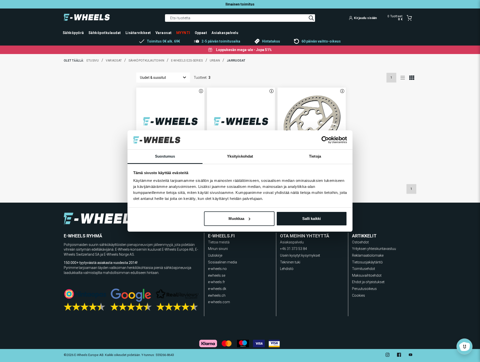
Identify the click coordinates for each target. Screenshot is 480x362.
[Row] (402, 77)
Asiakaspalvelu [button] (225, 33)
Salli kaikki (311, 218)
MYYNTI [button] (183, 33)
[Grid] (411, 77)
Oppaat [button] (201, 33)
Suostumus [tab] (165, 156)
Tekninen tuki (290, 262)
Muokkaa (236, 218)
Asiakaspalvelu (292, 242)
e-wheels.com (219, 302)
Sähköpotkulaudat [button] (104, 33)
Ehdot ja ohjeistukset (368, 282)
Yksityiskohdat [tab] (240, 156)
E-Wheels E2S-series (187, 60)
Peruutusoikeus (364, 289)
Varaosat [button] (164, 33)
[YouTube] (410, 355)
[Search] (311, 18)
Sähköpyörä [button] (73, 33)
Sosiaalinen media (222, 262)
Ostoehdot (360, 242)
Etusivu (92, 60)
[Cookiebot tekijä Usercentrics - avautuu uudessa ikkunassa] (325, 140)
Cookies (358, 295)
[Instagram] (387, 355)
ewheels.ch (217, 295)
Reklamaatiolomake (368, 255)
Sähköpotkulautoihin (146, 60)
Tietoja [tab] (315, 156)
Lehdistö (287, 269)
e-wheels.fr (216, 282)
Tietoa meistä (219, 242)
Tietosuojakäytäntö (367, 262)
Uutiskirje (215, 255)
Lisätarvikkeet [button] (138, 33)
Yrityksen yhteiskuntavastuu (374, 249)
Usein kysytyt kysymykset (300, 255)
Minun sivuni (218, 249)
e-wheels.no (217, 269)
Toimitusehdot (363, 269)
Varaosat (114, 60)
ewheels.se (216, 275)
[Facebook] (399, 355)
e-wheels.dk (217, 289)
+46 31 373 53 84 (293, 249)
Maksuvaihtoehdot (367, 275)
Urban (215, 60)
